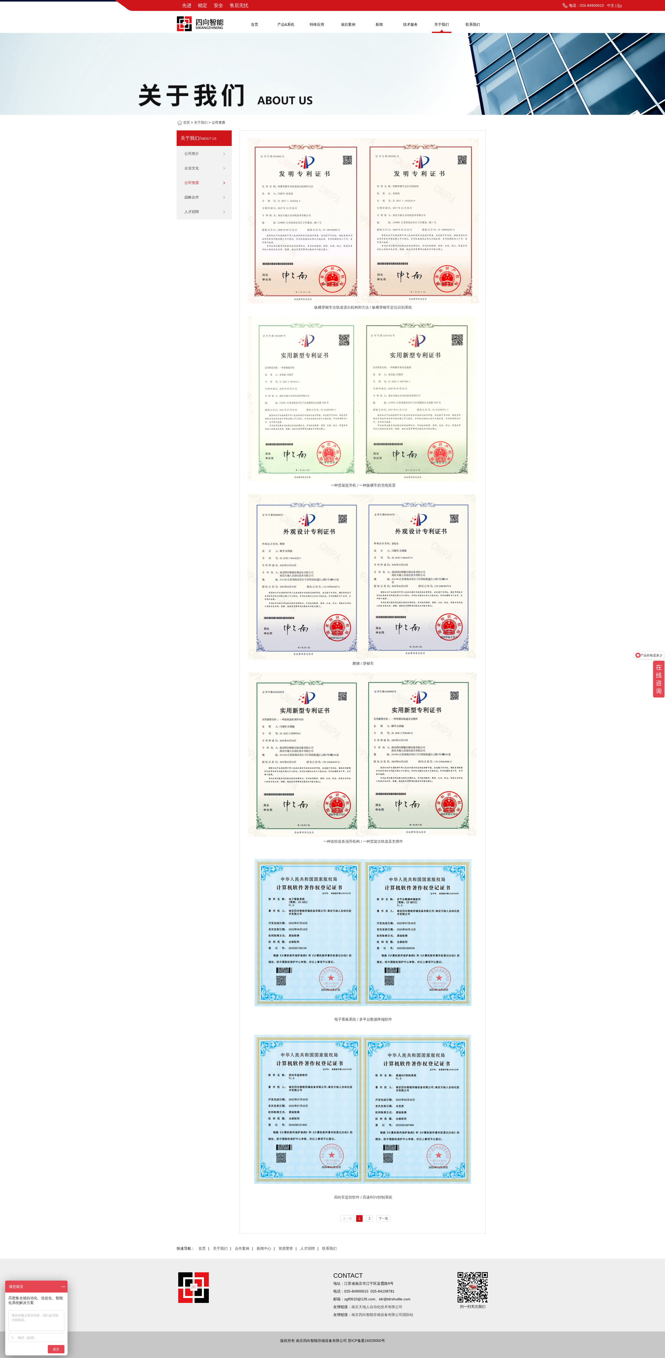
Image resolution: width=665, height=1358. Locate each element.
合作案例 (242, 1248)
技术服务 (410, 24)
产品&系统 (285, 24)
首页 (254, 24)
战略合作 (191, 197)
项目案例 (348, 24)
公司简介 (191, 153)
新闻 (379, 24)
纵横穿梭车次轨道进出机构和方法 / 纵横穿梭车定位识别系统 (363, 307)
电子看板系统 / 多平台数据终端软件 (363, 1019)
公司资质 (191, 183)
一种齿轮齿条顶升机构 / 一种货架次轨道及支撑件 (363, 841)
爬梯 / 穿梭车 (363, 663)
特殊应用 (317, 24)
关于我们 (441, 24)
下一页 (383, 1218)
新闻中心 (264, 1248)
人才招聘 (191, 212)
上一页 (347, 1218)
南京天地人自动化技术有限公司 (376, 1307)
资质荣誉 (285, 1248)
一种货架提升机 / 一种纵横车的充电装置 (363, 485)
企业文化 (191, 168)
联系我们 (473, 24)
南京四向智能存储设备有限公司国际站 (382, 1315)
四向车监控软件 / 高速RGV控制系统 (363, 1197)
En (619, 5)
